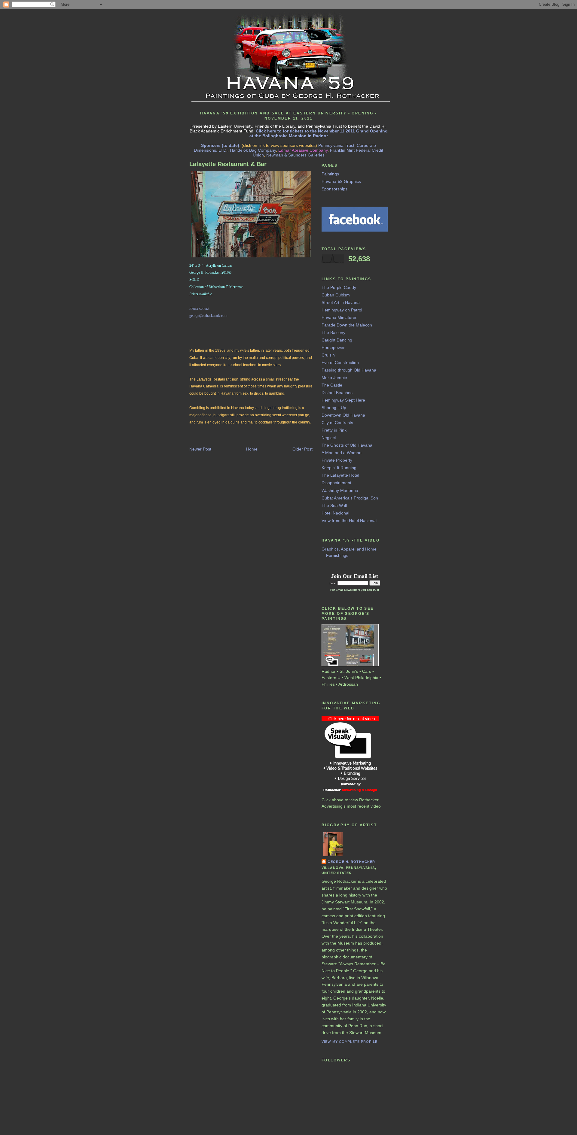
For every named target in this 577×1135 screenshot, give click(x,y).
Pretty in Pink (334, 430)
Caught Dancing (337, 340)
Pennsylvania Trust (336, 145)
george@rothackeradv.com (208, 316)
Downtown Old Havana (343, 415)
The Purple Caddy (339, 287)
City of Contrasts (337, 422)
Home (252, 449)
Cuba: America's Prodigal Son (350, 498)
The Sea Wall (334, 505)
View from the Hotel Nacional (349, 520)
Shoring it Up (334, 407)
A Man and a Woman (342, 452)
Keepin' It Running (339, 467)
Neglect (329, 437)
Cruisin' (329, 355)
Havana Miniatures (339, 317)
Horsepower (333, 347)
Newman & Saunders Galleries (295, 155)
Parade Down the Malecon (347, 325)
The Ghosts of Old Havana (347, 445)
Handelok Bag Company (253, 150)
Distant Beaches (337, 392)
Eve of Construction (340, 362)
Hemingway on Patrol (342, 310)
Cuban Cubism (336, 295)
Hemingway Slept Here (343, 400)
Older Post (302, 449)
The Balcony (333, 332)
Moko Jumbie (334, 377)
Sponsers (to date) (220, 145)
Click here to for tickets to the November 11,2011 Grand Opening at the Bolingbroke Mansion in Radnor (318, 133)
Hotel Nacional (335, 513)
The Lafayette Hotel (340, 475)
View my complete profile (349, 1041)
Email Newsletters (348, 589)
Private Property (337, 460)
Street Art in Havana (341, 302)
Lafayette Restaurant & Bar (228, 164)
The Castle (332, 385)
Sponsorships (334, 189)
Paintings (330, 173)
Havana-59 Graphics (341, 181)
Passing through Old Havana (349, 370)
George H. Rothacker (351, 861)
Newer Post (200, 449)
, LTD (221, 150)
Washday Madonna (340, 490)
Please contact (199, 308)
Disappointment (336, 482)
